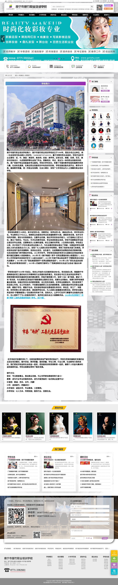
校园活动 (106, 561)
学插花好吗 (58, 548)
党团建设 (106, 559)
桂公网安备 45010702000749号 (52, 582)
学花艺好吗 (51, 548)
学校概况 (21, 75)
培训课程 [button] (32, 15)
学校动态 (106, 557)
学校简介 (27, 75)
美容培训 (61, 562)
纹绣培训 (61, 565)
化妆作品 (83, 561)
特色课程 (61, 568)
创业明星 (95, 559)
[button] (99, 7)
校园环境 (49, 565)
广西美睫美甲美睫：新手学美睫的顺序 (101, 162)
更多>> (36, 456)
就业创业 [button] (64, 15)
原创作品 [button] (53, 15)
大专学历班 (72, 557)
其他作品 (83, 568)
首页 (11, 15)
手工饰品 (83, 567)
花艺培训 (61, 567)
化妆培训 (61, 561)
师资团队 (49, 562)
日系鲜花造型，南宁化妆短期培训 (100, 165)
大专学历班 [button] (42, 15)
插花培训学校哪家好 (68, 548)
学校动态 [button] (74, 15)
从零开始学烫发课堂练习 (97, 187)
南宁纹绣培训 (88, 9)
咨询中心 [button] (107, 15)
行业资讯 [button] (96, 15)
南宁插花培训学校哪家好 (82, 548)
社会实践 (106, 564)
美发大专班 (72, 561)
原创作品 (83, 557)
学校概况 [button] (21, 15)
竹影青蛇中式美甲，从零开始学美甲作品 (102, 169)
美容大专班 (72, 559)
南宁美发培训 (68, 9)
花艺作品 (83, 565)
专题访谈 (106, 568)
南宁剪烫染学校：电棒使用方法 (99, 172)
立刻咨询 (106, 91)
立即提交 (105, 538)
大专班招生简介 (72, 564)
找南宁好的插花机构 (40, 548)
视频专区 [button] (85, 15)
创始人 (49, 559)
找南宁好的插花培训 (27, 548)
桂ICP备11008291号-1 (68, 582)
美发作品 (83, 559)
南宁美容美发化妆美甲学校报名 (99, 183)
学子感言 (106, 567)
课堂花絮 (106, 562)
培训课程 (61, 557)
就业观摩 (106, 565)
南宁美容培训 (61, 9)
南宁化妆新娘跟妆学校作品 (98, 179)
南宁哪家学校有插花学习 (97, 548)
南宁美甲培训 (81, 9)
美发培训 (61, 559)
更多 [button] (91, 9)
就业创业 (95, 557)
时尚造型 (83, 564)
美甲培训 (61, 564)
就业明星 (95, 561)
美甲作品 (83, 562)
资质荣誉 (49, 564)
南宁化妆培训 (75, 9)
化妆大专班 (72, 562)
